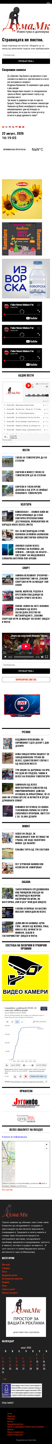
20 (23, 1365)
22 (37, 1365)
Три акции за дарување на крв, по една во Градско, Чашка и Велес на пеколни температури (28, 102)
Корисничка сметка (26, 679)
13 (23, 1361)
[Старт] (5, 657)
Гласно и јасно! (8, 1289)
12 (17, 1361)
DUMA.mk (12, 442)
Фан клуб (6, 1264)
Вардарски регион (9, 1275)
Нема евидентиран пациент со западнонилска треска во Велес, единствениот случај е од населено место (27, 94)
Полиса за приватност (15, 1431)
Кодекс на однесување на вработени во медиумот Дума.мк (25, 1428)
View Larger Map (7, 1189)
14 (31, 1361)
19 (17, 1365)
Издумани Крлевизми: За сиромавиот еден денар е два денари (28, 86)
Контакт (10, 1421)
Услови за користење (15, 1434)
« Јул (4, 1378)
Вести (4, 1271)
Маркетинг (11, 1416)
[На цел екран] (46, 657)
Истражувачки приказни (12, 1278)
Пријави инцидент (10, 1292)
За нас (9, 1413)
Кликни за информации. (14, 1137)
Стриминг (6, 1268)
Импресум (11, 1418)
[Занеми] (42, 657)
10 (3, 1361)
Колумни (5, 1282)
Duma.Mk (5, 442)
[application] (26, 646)
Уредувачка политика (15, 1424)
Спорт (4, 1285)
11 (10, 1361)
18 (10, 1365)
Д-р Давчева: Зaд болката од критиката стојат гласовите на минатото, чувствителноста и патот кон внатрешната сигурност (28, 79)
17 (3, 1365)
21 (30, 1365)
